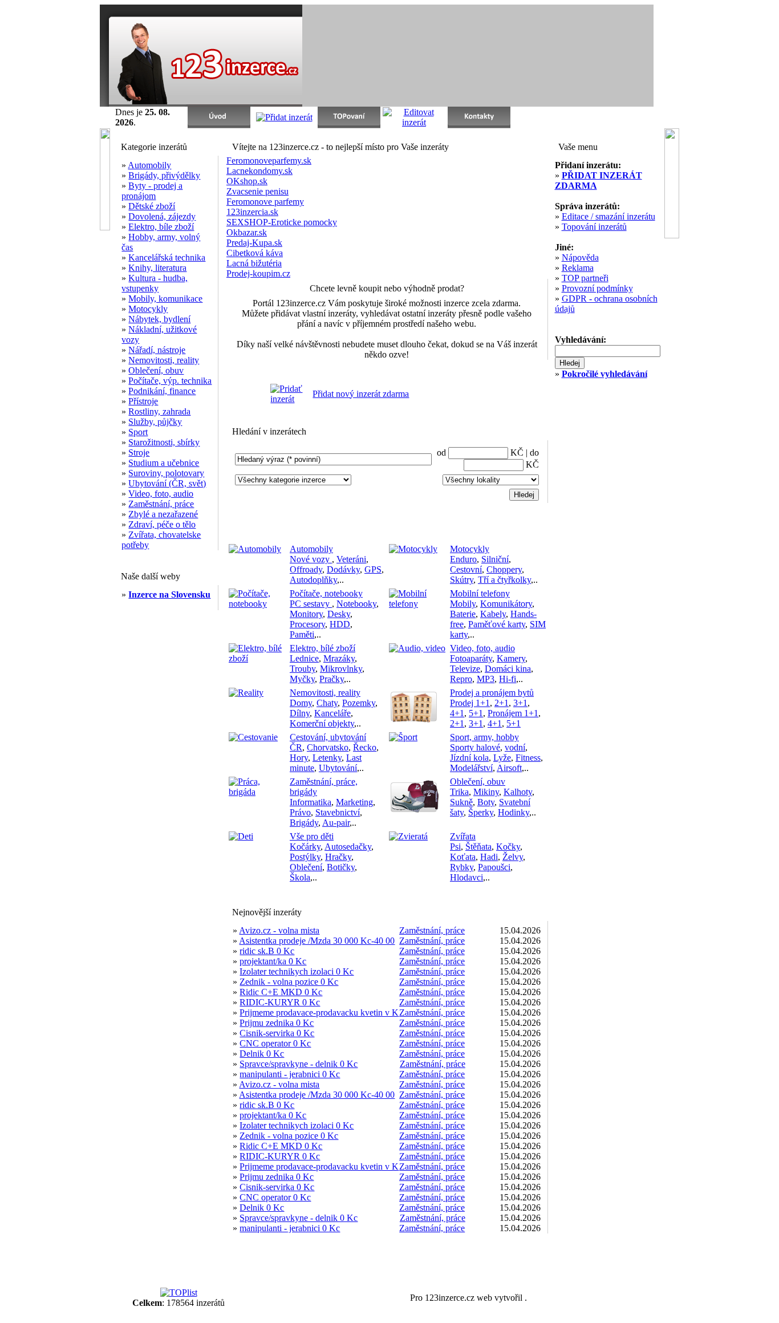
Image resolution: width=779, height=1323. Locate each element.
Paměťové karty (496, 624)
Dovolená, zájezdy (162, 216)
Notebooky (356, 603)
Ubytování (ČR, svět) (167, 483)
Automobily (149, 165)
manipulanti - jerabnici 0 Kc (290, 1074)
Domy (301, 703)
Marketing (354, 802)
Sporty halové (475, 747)
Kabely (493, 614)
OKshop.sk (246, 181)
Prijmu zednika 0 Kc (277, 1023)
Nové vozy (311, 559)
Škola (300, 877)
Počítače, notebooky (326, 593)
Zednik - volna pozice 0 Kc (289, 982)
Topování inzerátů (594, 227)
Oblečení (306, 867)
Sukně (461, 802)
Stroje (138, 452)
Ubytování (338, 768)
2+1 (501, 703)
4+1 (457, 713)
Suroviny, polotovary (166, 473)
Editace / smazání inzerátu (608, 216)
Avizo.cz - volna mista (279, 930)
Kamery (511, 658)
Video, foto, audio (160, 493)
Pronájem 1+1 (513, 713)
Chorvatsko (327, 747)
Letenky (327, 757)
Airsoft (509, 768)
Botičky (341, 867)
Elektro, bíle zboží (161, 227)
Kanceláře (332, 713)
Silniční (495, 559)
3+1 (520, 703)
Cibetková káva (254, 253)
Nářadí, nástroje (156, 350)
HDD (340, 624)
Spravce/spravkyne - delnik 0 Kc (299, 1064)
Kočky (508, 846)
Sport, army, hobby (484, 737)
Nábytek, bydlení (159, 319)
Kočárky (305, 846)
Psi (455, 846)
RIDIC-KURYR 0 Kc (280, 1002)
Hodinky (513, 812)
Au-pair (336, 822)
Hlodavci (466, 877)
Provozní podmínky (597, 288)
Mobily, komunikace (165, 298)
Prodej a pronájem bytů (492, 692)
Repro (461, 679)
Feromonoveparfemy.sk (268, 160)
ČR (296, 747)
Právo (300, 812)
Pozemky (358, 703)
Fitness (528, 757)
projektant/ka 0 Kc (273, 961)
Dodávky (343, 569)
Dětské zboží (151, 206)
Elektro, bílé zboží (322, 648)
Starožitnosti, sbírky (164, 442)
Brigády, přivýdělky (164, 175)
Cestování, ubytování (328, 737)
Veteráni (351, 559)
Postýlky (305, 857)
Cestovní (466, 569)
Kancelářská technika (166, 257)
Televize (465, 668)
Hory (299, 757)
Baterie (463, 614)
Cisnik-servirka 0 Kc (277, 1033)
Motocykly (148, 309)
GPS (373, 569)
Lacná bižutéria (254, 263)
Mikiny (486, 792)
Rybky (461, 867)
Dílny (300, 713)
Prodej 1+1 (470, 703)
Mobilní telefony (480, 593)
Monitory (306, 614)
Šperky (480, 812)
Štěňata (478, 846)
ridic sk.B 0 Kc (267, 951)
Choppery (504, 569)
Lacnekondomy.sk (259, 171)
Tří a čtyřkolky (504, 580)
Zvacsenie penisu (257, 191)
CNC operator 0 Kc (275, 1043)
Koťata (463, 857)
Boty (485, 802)
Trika (459, 792)
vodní (515, 747)
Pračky (331, 679)
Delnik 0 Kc (262, 1053)
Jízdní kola (469, 757)
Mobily (463, 603)
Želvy (512, 857)
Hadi (489, 857)
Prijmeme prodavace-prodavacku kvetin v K (319, 1012)
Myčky (302, 679)
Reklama (578, 268)
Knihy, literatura (157, 268)
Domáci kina (508, 668)
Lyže (502, 757)
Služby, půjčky (155, 422)
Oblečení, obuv (156, 370)
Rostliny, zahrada (159, 411)
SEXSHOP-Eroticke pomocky (281, 222)
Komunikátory (506, 603)
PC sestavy (311, 603)
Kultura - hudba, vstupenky (154, 283)
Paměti (302, 634)
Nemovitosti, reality (163, 360)
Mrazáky (339, 658)
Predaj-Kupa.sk (254, 242)
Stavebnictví (337, 812)
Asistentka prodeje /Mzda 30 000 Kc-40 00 (317, 940)
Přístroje (143, 401)
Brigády (304, 822)
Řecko (364, 747)
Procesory (307, 624)
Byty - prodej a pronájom (151, 191)
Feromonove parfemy (265, 201)
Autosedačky (347, 846)
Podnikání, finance (162, 391)
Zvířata (463, 836)
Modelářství (471, 768)
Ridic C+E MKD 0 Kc (281, 992)
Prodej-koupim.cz (258, 273)
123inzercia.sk (252, 212)
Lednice (304, 658)
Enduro (463, 559)
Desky (338, 614)
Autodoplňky (313, 580)
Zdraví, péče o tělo (162, 524)
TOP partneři (585, 278)
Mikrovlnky (341, 668)
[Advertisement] (520, 56)
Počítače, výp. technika (170, 380)
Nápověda (580, 257)
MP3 (485, 679)
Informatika (310, 802)
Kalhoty (518, 792)
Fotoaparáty (471, 658)
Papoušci (494, 867)
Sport (138, 432)
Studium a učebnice (163, 463)
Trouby (302, 668)
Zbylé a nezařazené (163, 514)
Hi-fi (507, 679)
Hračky (338, 857)
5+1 (476, 713)
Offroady (306, 569)
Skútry (461, 580)
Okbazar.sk (246, 232)
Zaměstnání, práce (161, 504)
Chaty (327, 703)
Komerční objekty (322, 723)
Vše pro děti (312, 836)
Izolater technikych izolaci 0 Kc (297, 971)
